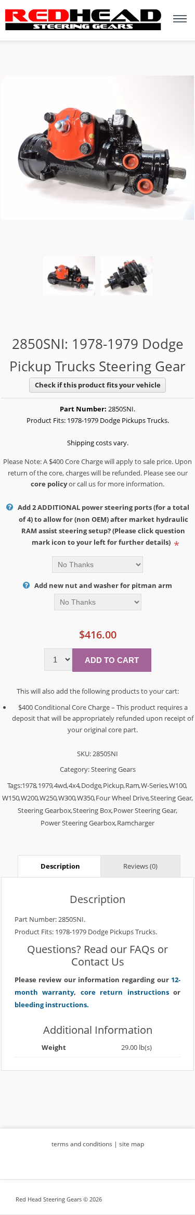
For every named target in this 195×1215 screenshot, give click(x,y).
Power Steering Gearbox (78, 823)
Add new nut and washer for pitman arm (103, 585)
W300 (66, 798)
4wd (60, 785)
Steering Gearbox (44, 810)
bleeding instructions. (52, 1004)
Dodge (91, 785)
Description (60, 866)
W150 (10, 798)
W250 (48, 798)
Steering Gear (171, 798)
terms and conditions (81, 1143)
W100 (177, 785)
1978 (29, 785)
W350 (85, 798)
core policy (49, 483)
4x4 (74, 785)
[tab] (60, 865)
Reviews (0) (140, 866)
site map (131, 1143)
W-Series (154, 785)
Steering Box (92, 810)
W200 (29, 798)
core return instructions (125, 992)
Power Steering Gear (144, 810)
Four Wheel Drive (122, 798)
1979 (45, 785)
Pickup (113, 785)
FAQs (142, 949)
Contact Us (97, 962)
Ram (132, 785)
